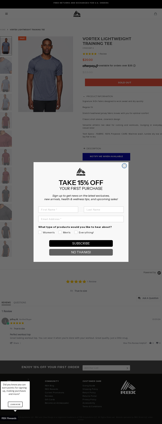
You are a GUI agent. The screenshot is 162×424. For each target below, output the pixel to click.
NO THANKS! (81, 252)
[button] (19, 418)
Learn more (15, 404)
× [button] (28, 379)
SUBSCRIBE (81, 243)
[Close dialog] (124, 165)
